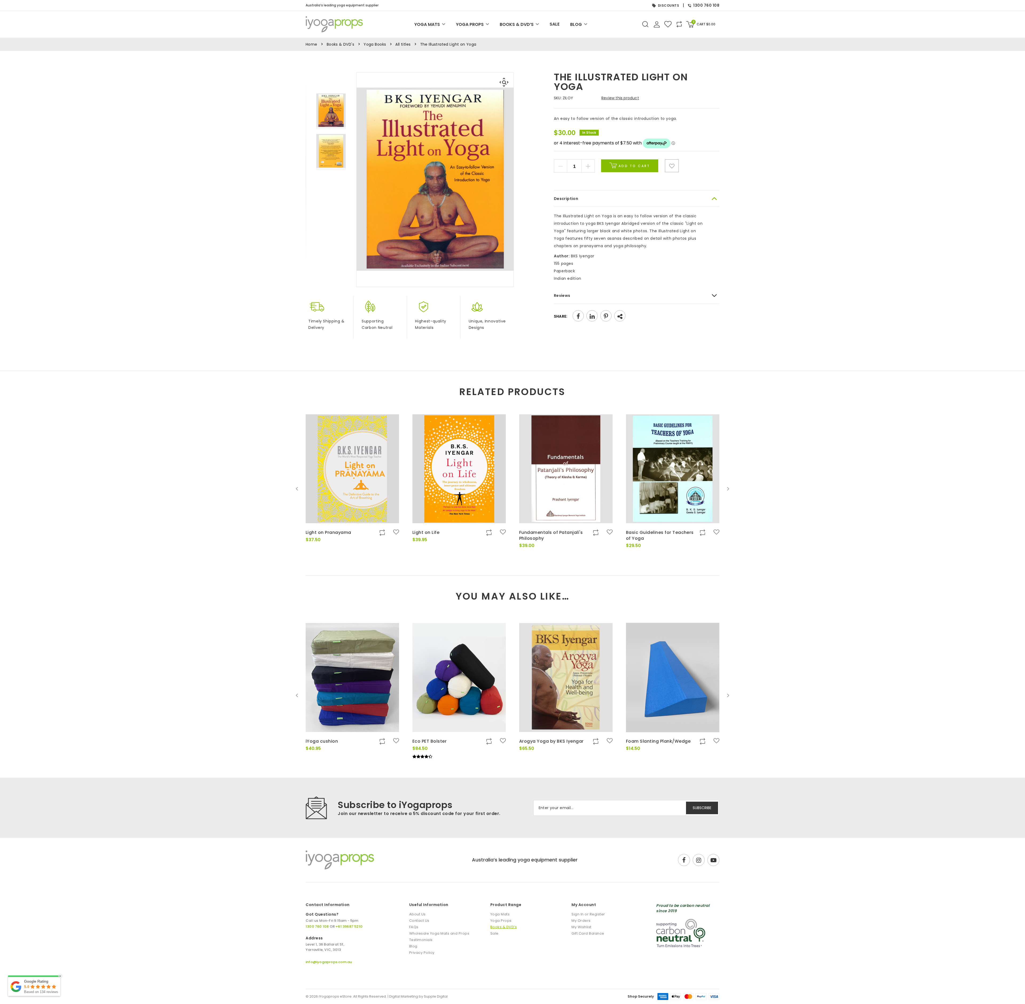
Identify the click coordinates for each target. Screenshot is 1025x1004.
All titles (403, 44)
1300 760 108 (706, 5)
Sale (554, 24)
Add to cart (633, 166)
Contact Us (419, 920)
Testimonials (421, 939)
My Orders (581, 920)
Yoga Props (470, 24)
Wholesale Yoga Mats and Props (439, 933)
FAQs (414, 927)
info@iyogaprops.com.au (329, 961)
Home (311, 44)
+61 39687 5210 (349, 926)
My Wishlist (581, 927)
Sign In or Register (588, 914)
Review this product (620, 98)
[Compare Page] (698, 190)
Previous (297, 489)
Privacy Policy (422, 952)
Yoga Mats (427, 24)
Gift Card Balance (587, 933)
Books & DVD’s (517, 24)
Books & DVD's (340, 44)
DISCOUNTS (668, 5)
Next (728, 489)
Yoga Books (375, 44)
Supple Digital (436, 996)
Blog (576, 24)
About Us (417, 914)
